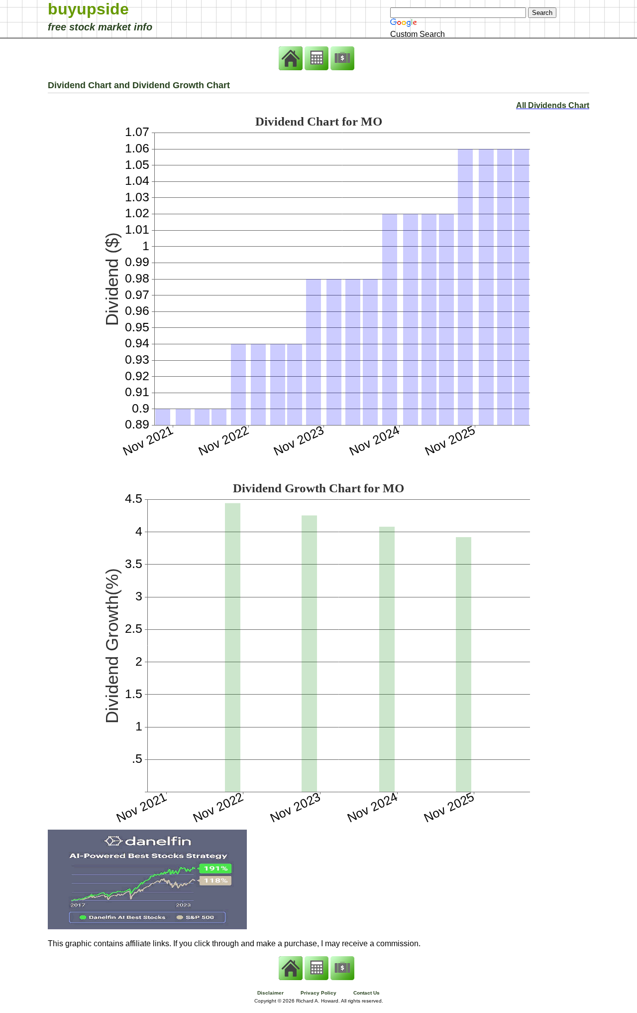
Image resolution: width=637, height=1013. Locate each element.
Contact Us (366, 993)
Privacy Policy (318, 993)
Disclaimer (270, 993)
